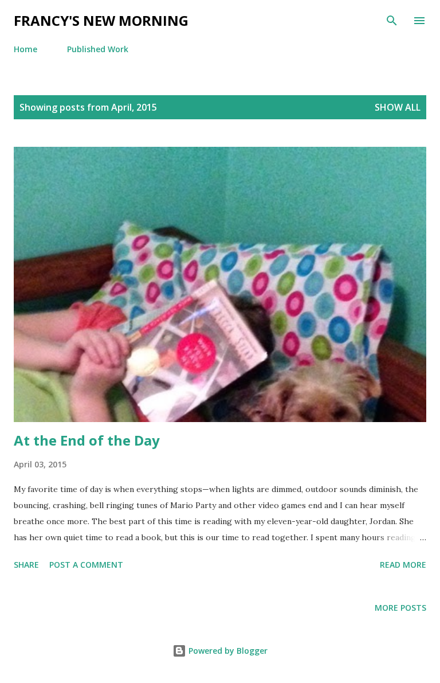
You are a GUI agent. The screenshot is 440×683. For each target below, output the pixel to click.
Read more (403, 564)
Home (25, 49)
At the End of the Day (87, 440)
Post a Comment (86, 564)
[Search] (392, 21)
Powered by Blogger (227, 650)
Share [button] (26, 564)
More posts (400, 607)
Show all (398, 107)
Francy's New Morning (101, 20)
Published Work (97, 49)
